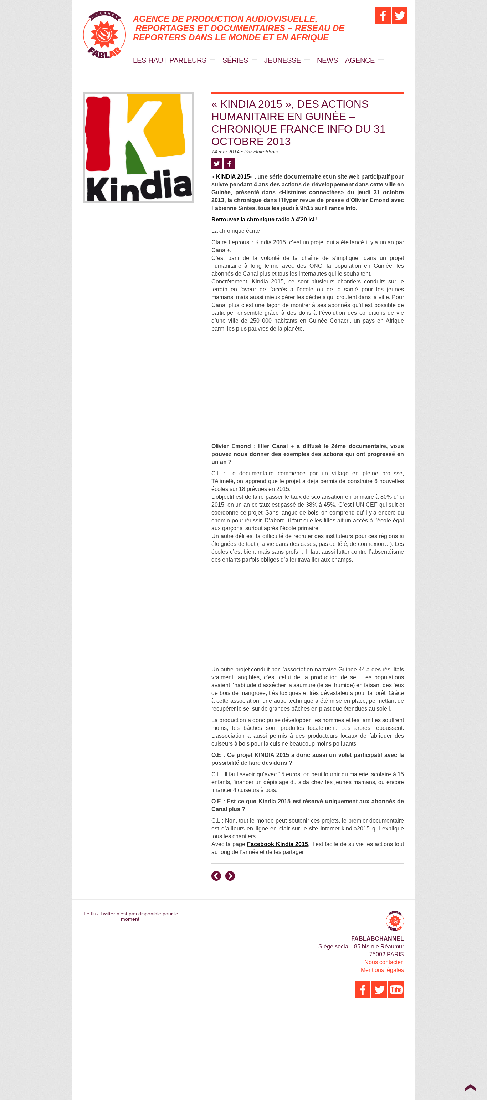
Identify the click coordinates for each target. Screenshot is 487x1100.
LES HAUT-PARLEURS (169, 60)
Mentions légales (382, 970)
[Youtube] (396, 989)
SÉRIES (235, 60)
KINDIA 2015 (233, 177)
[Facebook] (383, 15)
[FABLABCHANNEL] (104, 34)
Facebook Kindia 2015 (277, 844)
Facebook (229, 163)
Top (470, 1087)
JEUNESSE (282, 60)
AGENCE (360, 60)
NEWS (327, 60)
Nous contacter (383, 962)
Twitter (216, 163)
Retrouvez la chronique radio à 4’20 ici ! (265, 219)
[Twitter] (399, 15)
